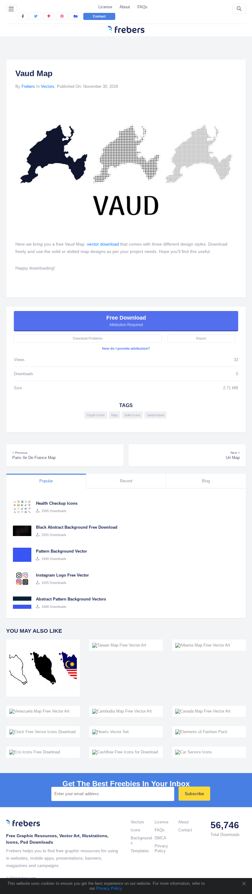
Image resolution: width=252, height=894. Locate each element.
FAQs (142, 7)
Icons (135, 830)
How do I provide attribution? (126, 348)
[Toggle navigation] (11, 7)
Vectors (47, 86)
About (125, 7)
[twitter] (36, 16)
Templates (140, 851)
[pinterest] (48, 16)
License (105, 7)
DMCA (160, 838)
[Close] (244, 883)
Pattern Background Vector (61, 551)
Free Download (126, 321)
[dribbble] (62, 16)
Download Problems (88, 338)
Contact (99, 16)
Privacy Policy (108, 888)
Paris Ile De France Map (34, 455)
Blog (206, 481)
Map (114, 415)
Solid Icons (132, 415)
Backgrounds (141, 840)
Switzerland (155, 415)
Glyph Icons (96, 415)
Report (201, 338)
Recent (126, 481)
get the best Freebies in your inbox (126, 783)
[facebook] (23, 16)
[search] (239, 9)
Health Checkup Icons (56, 503)
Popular (46, 481)
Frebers (28, 86)
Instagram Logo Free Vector (62, 575)
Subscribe (194, 793)
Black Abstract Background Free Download (76, 527)
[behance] (75, 16)
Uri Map (233, 455)
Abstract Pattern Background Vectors (71, 599)
